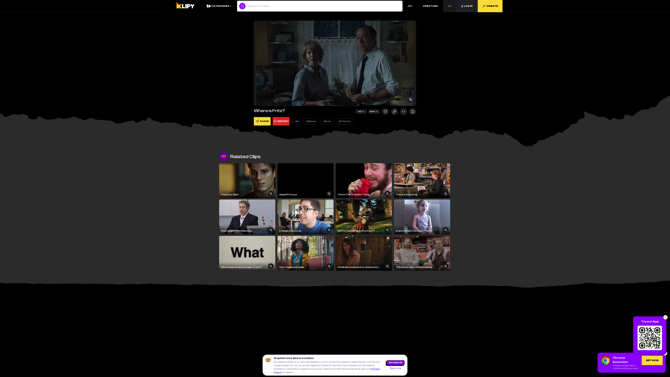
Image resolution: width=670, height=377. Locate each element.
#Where (311, 121)
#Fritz (327, 121)
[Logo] (185, 6)
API (410, 6)
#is (297, 121)
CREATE (492, 6)
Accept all (395, 362)
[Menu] (449, 6)
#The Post (344, 121)
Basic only (395, 368)
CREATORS (430, 6)
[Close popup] (665, 317)
